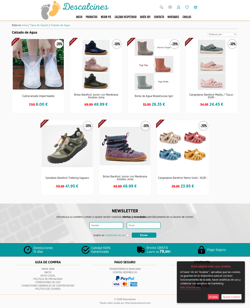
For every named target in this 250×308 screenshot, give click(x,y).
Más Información (190, 287)
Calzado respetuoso (126, 17)
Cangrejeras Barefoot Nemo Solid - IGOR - (183, 178)
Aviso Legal (48, 275)
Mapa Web (48, 269)
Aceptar (213, 296)
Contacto (159, 17)
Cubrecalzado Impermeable (38, 96)
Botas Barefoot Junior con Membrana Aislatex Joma (96, 96)
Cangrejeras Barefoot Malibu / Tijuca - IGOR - (211, 96)
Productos (91, 17)
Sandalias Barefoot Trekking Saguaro (67, 178)
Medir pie (106, 17)
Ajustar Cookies (231, 296)
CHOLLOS (186, 17)
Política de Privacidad (47, 279)
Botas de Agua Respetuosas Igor (154, 96)
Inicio (79, 17)
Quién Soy (145, 17)
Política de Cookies (48, 289)
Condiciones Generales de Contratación (48, 285)
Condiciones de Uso (48, 282)
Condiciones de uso (115, 235)
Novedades (173, 17)
